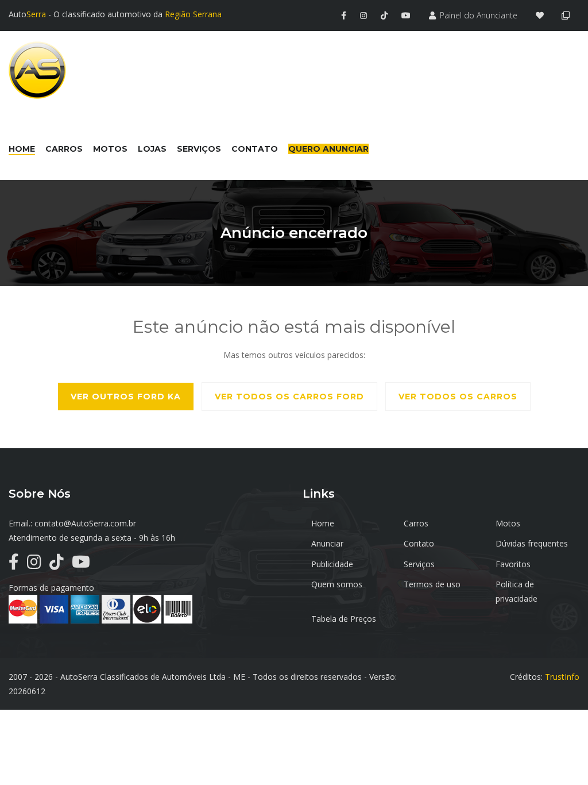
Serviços (419, 564)
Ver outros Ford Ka (126, 396)
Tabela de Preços (343, 618)
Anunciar (327, 543)
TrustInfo (562, 676)
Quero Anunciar (328, 149)
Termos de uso (432, 584)
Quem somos (336, 584)
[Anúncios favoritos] (543, 15)
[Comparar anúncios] (567, 15)
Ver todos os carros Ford (289, 396)
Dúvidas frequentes (532, 543)
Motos (508, 523)
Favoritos (513, 564)
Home (322, 523)
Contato (419, 543)
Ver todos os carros (458, 396)
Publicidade (332, 564)
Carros (416, 523)
